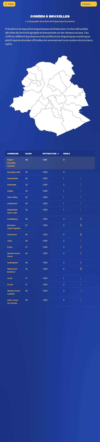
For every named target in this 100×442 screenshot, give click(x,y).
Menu (11, 4)
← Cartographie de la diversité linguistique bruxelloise (50, 21)
